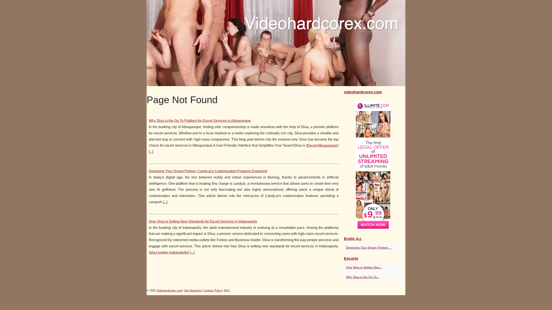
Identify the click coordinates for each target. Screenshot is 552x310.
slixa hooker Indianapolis (169, 252)
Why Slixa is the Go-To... (363, 277)
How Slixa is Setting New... (364, 267)
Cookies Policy (212, 290)
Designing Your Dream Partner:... (368, 247)
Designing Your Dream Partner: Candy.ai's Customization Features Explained (208, 171)
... (151, 151)
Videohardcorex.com (169, 290)
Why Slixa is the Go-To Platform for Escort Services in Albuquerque (200, 120)
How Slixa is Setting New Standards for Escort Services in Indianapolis (203, 221)
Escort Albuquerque (322, 145)
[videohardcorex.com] (276, 43)
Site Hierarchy (193, 290)
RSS (227, 290)
